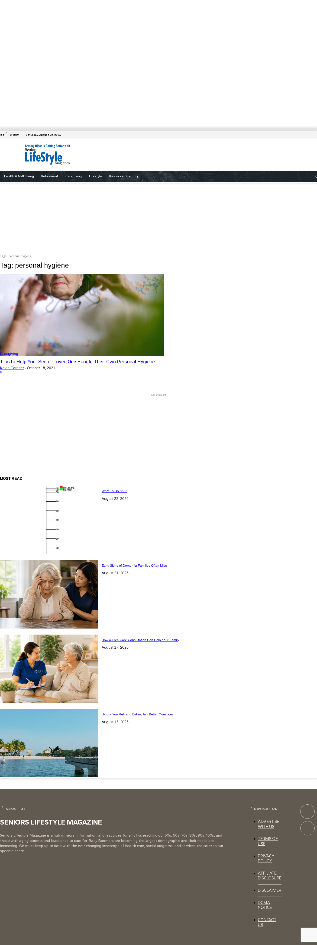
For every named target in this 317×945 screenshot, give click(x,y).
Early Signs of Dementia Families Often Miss (134, 565)
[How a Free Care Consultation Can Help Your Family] (49, 669)
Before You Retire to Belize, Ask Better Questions (138, 714)
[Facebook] (314, 135)
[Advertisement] (179, 154)
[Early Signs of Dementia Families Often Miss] (49, 594)
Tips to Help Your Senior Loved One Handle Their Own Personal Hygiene (77, 361)
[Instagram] (307, 828)
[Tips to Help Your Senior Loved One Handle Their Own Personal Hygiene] (82, 315)
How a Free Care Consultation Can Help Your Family (140, 640)
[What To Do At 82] (49, 520)
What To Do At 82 (114, 491)
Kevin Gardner (12, 368)
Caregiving (9, 354)
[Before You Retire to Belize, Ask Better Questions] (49, 743)
